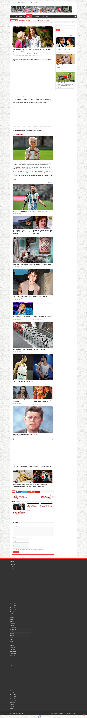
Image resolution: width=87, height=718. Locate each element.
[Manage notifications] (84, 715)
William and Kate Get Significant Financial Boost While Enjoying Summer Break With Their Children (46, 507)
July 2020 (12, 704)
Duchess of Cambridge (34, 53)
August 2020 (12, 702)
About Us (12, 2)
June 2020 (12, 706)
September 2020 (13, 700)
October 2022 (12, 655)
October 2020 (12, 698)
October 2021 (12, 678)
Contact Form (35, 2)
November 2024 (13, 605)
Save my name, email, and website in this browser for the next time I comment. (28, 549)
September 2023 (13, 633)
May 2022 (12, 665)
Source (14, 179)
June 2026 (12, 568)
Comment (15, 526)
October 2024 (12, 607)
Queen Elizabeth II (22, 16)
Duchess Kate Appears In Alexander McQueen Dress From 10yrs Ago (20, 497)
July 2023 (12, 637)
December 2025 (13, 580)
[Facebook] (76, 2)
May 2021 (12, 688)
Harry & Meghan (36, 16)
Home (12, 16)
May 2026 (12, 570)
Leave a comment (17, 51)
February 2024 (12, 623)
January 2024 (12, 625)
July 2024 (12, 613)
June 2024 (12, 615)
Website (14, 545)
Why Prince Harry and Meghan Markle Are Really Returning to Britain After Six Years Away (19, 513)
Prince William (22, 96)
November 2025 (13, 582)
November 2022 (13, 653)
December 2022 (13, 651)
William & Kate (29, 16)
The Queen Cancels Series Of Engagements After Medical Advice (45, 497)
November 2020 (13, 696)
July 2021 (12, 684)
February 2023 (12, 647)
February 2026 (12, 576)
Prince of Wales (44, 59)
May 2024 (12, 617)
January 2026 (12, 578)
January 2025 (12, 601)
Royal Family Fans (62, 713)
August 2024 (12, 611)
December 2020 (13, 694)
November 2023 (13, 629)
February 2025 (12, 599)
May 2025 (12, 593)
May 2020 (12, 708)
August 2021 (12, 682)
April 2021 (12, 690)
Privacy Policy (23, 2)
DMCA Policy (17, 2)
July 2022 (12, 661)
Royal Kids (42, 16)
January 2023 (12, 649)
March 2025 (12, 597)
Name (14, 537)
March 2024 (12, 621)
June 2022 (12, 663)
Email (14, 541)
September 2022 (13, 657)
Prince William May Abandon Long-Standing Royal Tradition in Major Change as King (33, 20)
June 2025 (12, 591)
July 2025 (12, 589)
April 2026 (12, 572)
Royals (16, 16)
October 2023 (12, 631)
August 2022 (12, 659)
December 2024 (13, 603)
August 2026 (12, 564)
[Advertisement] (33, 79)
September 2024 (13, 609)
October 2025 (12, 584)
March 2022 (12, 669)
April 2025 (12, 595)
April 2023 (12, 643)
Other (47, 16)
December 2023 (13, 627)
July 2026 (12, 566)
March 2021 (12, 692)
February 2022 (12, 671)
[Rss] (75, 2)
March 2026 (12, 574)
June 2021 (12, 686)
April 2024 (12, 619)
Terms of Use (29, 2)
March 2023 (12, 645)
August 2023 (12, 635)
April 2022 (12, 667)
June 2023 (12, 639)
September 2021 (13, 680)
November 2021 (13, 676)
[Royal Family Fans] (41, 8)
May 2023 (12, 641)
